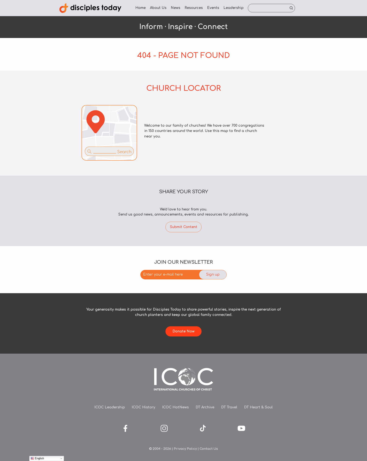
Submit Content (183, 227)
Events (213, 8)
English (39, 458)
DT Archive (205, 407)
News (175, 8)
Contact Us (209, 449)
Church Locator (183, 88)
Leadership (233, 8)
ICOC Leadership (109, 407)
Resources (194, 8)
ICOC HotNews (175, 407)
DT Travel (229, 407)
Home (140, 8)
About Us (158, 8)
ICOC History (143, 407)
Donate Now (183, 331)
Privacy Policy (185, 449)
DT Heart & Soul (258, 407)
